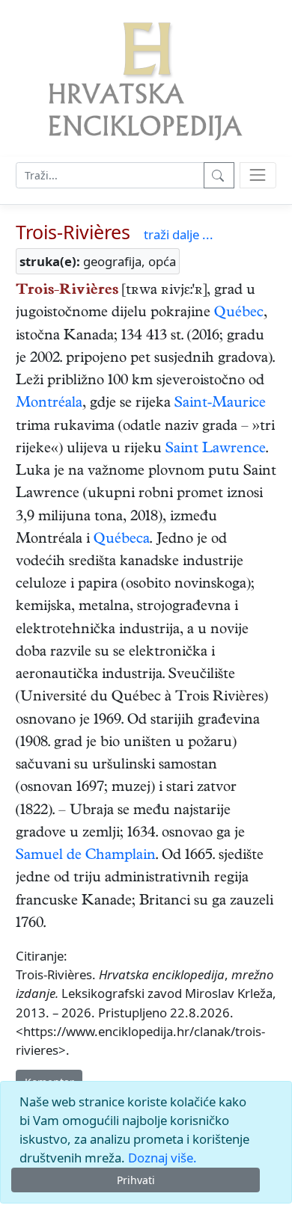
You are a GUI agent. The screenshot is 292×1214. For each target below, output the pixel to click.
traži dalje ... (178, 234)
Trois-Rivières (73, 231)
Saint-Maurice (220, 404)
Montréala (49, 404)
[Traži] (219, 175)
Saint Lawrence (215, 449)
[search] (258, 175)
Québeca (122, 540)
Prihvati (136, 1180)
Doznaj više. (162, 1157)
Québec (239, 313)
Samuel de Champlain (86, 856)
